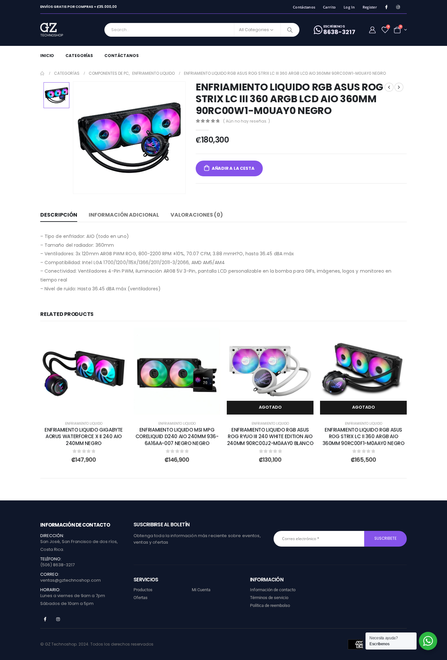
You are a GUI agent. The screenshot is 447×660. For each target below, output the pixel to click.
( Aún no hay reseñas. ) (246, 121)
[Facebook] (386, 7)
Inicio (47, 55)
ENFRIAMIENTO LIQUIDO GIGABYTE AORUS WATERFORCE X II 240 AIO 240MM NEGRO (84, 436)
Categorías (79, 55)
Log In (349, 7)
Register (370, 7)
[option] (56, 95)
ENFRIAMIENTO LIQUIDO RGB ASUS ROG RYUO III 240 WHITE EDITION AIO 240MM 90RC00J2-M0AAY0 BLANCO (270, 436)
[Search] (290, 29)
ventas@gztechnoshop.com (70, 580)
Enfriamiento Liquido (83, 423)
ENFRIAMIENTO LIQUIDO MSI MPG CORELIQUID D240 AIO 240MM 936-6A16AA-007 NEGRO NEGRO (177, 436)
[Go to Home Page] (42, 73)
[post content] (83, 371)
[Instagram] (398, 7)
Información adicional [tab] (124, 215)
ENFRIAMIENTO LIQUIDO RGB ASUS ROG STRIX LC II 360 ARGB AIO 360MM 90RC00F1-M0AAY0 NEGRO (363, 436)
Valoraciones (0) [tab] (196, 215)
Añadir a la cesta (233, 168)
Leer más (275, 407)
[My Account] (372, 30)
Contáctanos (304, 7)
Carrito (329, 7)
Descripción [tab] (58, 215)
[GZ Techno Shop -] (58, 30)
